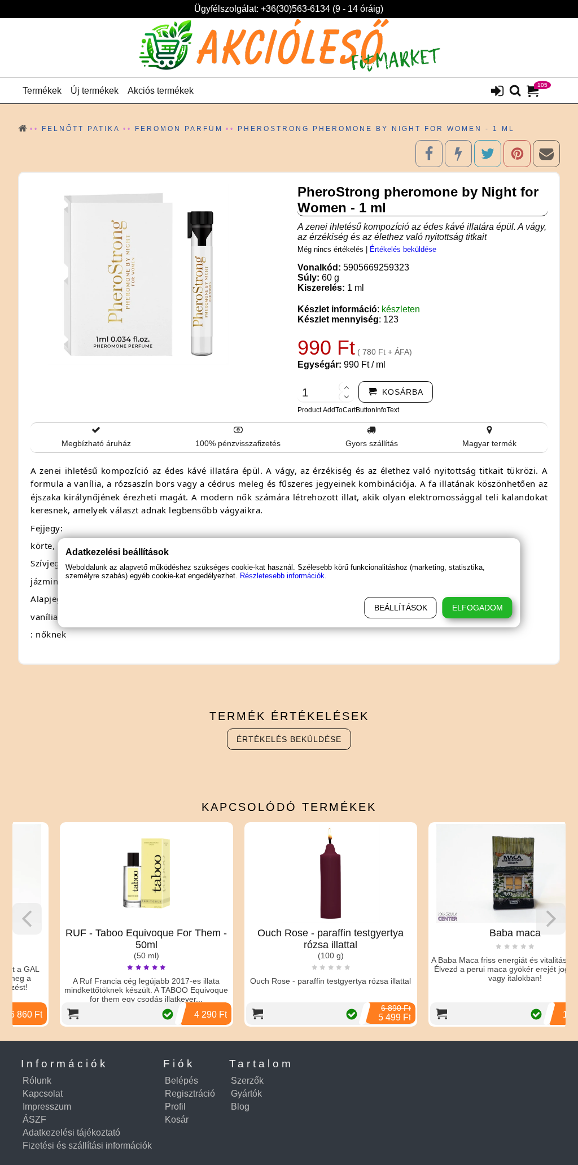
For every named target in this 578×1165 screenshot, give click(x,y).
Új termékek (95, 90)
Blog (240, 1106)
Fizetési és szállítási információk (87, 1145)
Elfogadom (477, 607)
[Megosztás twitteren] (487, 153)
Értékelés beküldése (403, 249)
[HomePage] (289, 47)
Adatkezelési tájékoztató (71, 1132)
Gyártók (246, 1093)
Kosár (177, 1119)
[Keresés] (515, 91)
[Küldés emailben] (546, 153)
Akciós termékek (161, 90)
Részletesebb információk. (283, 575)
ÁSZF (34, 1119)
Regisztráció (190, 1093)
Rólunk (37, 1080)
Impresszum (47, 1106)
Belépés (181, 1080)
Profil (175, 1106)
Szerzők (247, 1080)
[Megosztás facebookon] (429, 153)
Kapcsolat (43, 1093)
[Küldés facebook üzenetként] (458, 153)
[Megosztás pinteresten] (517, 153)
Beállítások (400, 607)
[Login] (497, 92)
